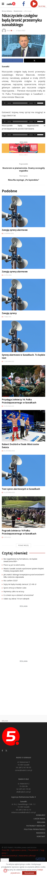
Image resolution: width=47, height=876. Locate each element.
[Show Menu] (3, 3)
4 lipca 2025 (7, 537)
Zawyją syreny (9, 313)
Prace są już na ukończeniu (14, 565)
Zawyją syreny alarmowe (15, 229)
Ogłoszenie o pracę (18, 850)
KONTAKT (41, 836)
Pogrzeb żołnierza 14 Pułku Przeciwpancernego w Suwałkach (19, 532)
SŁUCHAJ (41, 6)
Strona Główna (7, 11)
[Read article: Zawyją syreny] (23, 294)
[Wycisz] (35, 103)
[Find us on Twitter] (6, 750)
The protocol (33, 850)
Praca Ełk (5, 850)
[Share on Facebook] (12, 60)
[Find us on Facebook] (2, 750)
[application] (23, 103)
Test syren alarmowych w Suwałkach (21, 488)
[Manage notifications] (5, 871)
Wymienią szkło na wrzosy (13, 591)
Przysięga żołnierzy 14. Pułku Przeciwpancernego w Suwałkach (19, 401)
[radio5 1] (23, 148)
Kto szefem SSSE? (10, 580)
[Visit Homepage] (11, 4)
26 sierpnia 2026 (8, 233)
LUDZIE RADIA (39, 818)
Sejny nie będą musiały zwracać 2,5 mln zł (19, 584)
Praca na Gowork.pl (9, 855)
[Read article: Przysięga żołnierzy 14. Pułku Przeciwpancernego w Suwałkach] (23, 381)
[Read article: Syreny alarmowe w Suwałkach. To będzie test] (23, 336)
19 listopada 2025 (9, 492)
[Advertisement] (23, 631)
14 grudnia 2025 (8, 406)
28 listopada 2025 (9, 451)
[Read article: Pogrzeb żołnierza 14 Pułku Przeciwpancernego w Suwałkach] (23, 512)
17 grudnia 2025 (8, 361)
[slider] (40, 103)
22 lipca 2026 (7, 275)
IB (11, 30)
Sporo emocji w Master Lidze (14, 588)
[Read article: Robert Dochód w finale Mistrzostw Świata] (23, 425)
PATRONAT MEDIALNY (35, 826)
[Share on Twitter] (34, 60)
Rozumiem (29, 873)
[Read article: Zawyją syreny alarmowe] (23, 211)
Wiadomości (18, 11)
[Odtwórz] (5, 103)
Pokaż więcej (23, 545)
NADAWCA (40, 833)
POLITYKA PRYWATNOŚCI (34, 829)
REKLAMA (41, 822)
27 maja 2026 (7, 317)
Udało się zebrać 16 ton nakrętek (16, 599)
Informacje (28, 11)
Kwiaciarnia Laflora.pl (27, 855)
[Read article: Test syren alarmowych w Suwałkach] (23, 470)
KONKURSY (40, 815)
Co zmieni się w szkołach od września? (18, 595)
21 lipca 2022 (20, 30)
